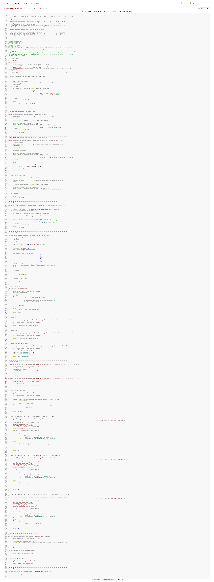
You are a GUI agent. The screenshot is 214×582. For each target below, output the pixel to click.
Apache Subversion (108, 579)
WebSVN (98, 579)
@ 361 (40, 8)
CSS (122, 579)
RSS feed (129, 11)
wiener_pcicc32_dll (21, 8)
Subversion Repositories (18, 3)
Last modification (113, 11)
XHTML (118, 579)
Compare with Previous (100, 11)
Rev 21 (85, 11)
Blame (90, 11)
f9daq (36, 3)
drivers (11, 8)
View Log (122, 11)
